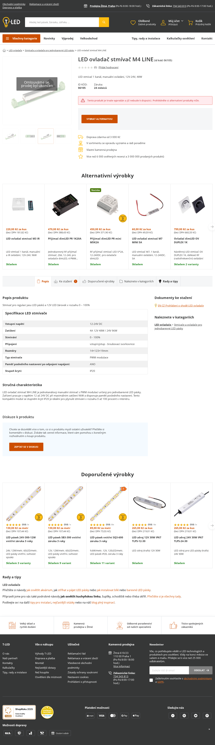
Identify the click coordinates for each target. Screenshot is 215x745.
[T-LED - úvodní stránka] (11, 22)
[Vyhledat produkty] (104, 22)
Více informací (121, 666)
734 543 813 (179, 6)
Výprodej (67, 38)
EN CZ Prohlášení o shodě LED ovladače (181, 305)
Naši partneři (10, 658)
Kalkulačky (9, 667)
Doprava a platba (12, 7)
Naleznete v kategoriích (139, 281)
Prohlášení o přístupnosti (82, 681)
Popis (45, 281)
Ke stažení (67, 281)
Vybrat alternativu (100, 119)
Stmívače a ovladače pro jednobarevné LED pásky (49, 50)
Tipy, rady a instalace (146, 38)
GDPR (160, 681)
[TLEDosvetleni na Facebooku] (173, 717)
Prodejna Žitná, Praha (102, 6)
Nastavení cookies (78, 677)
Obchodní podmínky (14, 4)
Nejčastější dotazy (45, 667)
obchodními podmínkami (198, 678)
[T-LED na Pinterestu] (207, 717)
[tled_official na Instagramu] (184, 717)
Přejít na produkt (23, 255)
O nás (6, 653)
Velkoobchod (88, 38)
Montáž (39, 663)
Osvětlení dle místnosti (48, 677)
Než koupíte (42, 672)
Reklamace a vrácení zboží (44, 4)
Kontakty (8, 663)
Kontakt (206, 38)
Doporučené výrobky (101, 281)
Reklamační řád (76, 653)
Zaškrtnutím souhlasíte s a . (183, 680)
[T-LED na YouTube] (196, 717)
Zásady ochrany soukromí (83, 672)
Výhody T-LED (43, 653)
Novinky (49, 38)
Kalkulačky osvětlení (181, 38)
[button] (164, 23)
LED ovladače (15, 50)
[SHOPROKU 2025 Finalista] (22, 712)
